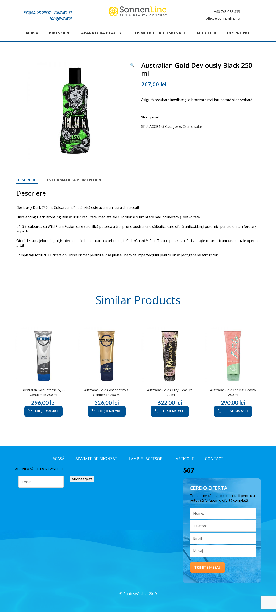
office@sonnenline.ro (223, 18)
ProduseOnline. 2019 (140, 593)
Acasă (31, 32)
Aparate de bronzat (96, 458)
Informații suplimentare (74, 179)
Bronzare (59, 32)
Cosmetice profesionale (159, 32)
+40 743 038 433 (227, 11)
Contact (214, 458)
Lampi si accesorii (147, 458)
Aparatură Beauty (101, 32)
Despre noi (239, 32)
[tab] (27, 180)
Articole (185, 458)
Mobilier (206, 32)
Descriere (27, 179)
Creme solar (192, 126)
